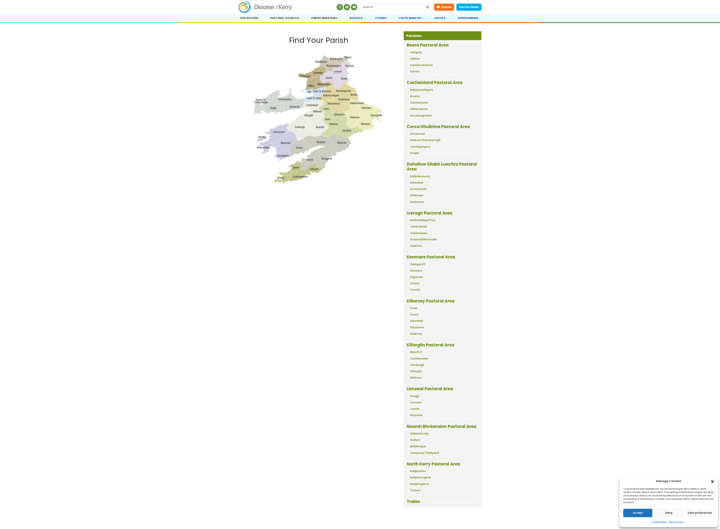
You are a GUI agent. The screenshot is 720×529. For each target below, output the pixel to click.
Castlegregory (420, 147)
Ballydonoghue (420, 477)
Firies (413, 308)
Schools (356, 18)
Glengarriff (417, 264)
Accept (638, 513)
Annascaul (417, 134)
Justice (439, 18)
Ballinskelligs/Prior (423, 220)
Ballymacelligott (421, 90)
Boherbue (416, 183)
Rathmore (417, 202)
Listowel (416, 402)
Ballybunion (418, 471)
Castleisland (419, 102)
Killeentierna (419, 109)
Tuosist (415, 290)
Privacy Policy (676, 521)
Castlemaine (419, 358)
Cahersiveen (418, 233)
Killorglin (416, 371)
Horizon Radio (469, 7)
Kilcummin (417, 327)
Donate (446, 7)
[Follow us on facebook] (347, 7)
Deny (669, 513)
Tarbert (415, 490)
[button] (712, 481)
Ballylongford (419, 484)
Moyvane (416, 415)
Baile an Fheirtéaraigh (425, 140)
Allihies (415, 59)
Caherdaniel (418, 226)
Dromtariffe (418, 189)
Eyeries (415, 71)
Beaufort (416, 352)
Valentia (416, 246)
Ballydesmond (420, 176)
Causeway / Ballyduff (424, 453)
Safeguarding (468, 18)
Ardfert (415, 440)
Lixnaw (414, 409)
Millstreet (416, 195)
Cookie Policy (659, 521)
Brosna (415, 96)
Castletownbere (421, 65)
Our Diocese (249, 18)
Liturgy (380, 18)
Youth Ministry (410, 18)
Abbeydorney (419, 433)
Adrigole (416, 52)
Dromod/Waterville (423, 239)
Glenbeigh (417, 365)
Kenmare (416, 270)
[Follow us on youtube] (354, 7)
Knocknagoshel (420, 115)
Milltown (416, 378)
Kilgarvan (416, 277)
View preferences (700, 513)
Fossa (414, 314)
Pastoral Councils (284, 18)
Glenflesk (416, 321)
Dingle (414, 153)
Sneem (414, 283)
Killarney (416, 334)
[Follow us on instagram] (340, 7)
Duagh (414, 396)
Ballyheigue (418, 446)
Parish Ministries (324, 18)
